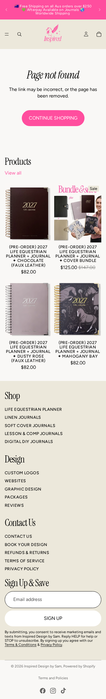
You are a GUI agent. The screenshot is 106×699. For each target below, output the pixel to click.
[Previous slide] (6, 9)
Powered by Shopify (79, 666)
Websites (15, 480)
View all (13, 173)
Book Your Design (26, 544)
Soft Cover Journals (30, 425)
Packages (16, 497)
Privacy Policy (22, 568)
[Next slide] (99, 9)
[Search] (19, 34)
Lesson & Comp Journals (34, 433)
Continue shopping (53, 118)
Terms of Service (25, 560)
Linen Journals (23, 417)
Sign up (53, 618)
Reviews (14, 505)
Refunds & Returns (27, 552)
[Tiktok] (63, 690)
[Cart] (98, 34)
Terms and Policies (53, 678)
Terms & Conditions (21, 645)
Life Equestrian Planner (33, 409)
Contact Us (18, 536)
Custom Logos (22, 472)
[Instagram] (53, 690)
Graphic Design (23, 489)
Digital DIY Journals (29, 441)
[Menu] (7, 34)
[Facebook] (42, 690)
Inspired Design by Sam (43, 666)
